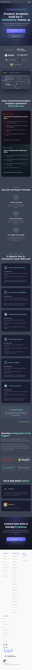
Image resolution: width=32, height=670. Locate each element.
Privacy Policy (6, 624)
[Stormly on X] (4, 647)
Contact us (5, 641)
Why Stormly (16, 556)
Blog (4, 618)
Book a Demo (6, 567)
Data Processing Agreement (5, 630)
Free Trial (5, 559)
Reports (5, 570)
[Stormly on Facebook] (7, 644)
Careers (4, 621)
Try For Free (6, 564)
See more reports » (25, 421)
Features (5, 556)
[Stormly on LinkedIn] (4, 644)
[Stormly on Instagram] (7, 647)
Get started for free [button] (16, 31)
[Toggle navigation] (29, 2)
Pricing (4, 561)
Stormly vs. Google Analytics (15, 573)
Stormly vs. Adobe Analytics (15, 593)
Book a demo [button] (16, 36)
